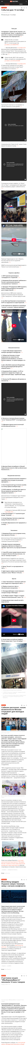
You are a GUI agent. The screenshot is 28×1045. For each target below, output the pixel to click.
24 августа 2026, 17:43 (5, 716)
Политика (7, 4)
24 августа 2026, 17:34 (5, 888)
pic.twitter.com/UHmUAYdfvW (12, 61)
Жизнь (21, 4)
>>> (21, 36)
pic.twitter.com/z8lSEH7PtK (12, 44)
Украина (4, 965)
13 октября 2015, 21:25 (5, 12)
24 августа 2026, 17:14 (5, 984)
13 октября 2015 (21, 47)
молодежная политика (12, 869)
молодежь (4, 869)
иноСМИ (9, 965)
